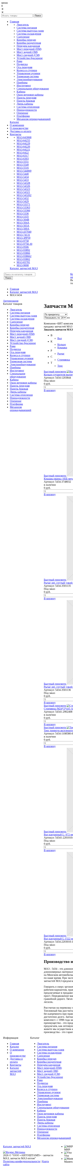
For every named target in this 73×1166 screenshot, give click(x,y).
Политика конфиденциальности (21, 1161)
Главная (14, 289)
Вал (59, 338)
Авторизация (10, 300)
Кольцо (61, 344)
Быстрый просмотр (55, 371)
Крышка (62, 347)
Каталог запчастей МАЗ (24, 292)
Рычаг (61, 353)
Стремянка (63, 359)
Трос (60, 365)
